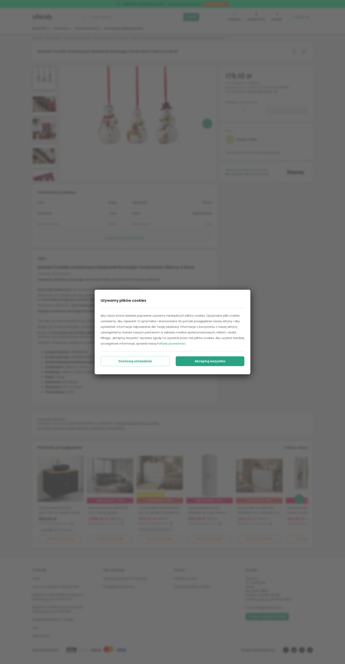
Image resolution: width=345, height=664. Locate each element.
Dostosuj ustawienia (135, 361)
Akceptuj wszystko (210, 361)
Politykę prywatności (171, 344)
